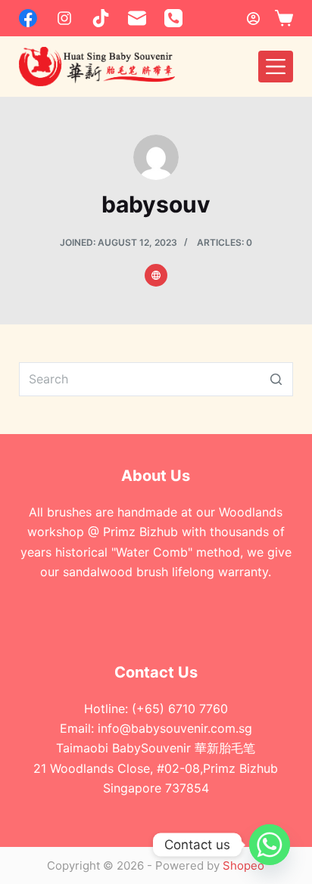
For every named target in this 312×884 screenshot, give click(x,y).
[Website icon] (156, 275)
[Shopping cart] (284, 18)
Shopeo (243, 865)
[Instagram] (64, 18)
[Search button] (276, 379)
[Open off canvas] (275, 66)
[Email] (137, 18)
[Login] (253, 18)
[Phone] (173, 18)
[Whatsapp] (269, 844)
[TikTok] (101, 18)
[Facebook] (28, 18)
